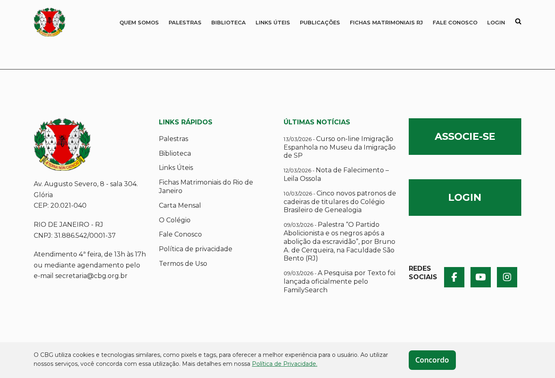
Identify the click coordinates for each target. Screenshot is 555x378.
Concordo (432, 360)
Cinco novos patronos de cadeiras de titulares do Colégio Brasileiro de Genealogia (340, 201)
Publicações (320, 22)
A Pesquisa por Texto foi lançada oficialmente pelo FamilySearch (339, 281)
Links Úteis (273, 22)
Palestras (185, 22)
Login (496, 22)
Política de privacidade (195, 249)
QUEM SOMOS (139, 22)
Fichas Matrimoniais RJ (386, 22)
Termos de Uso (183, 263)
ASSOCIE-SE (465, 136)
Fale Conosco (455, 22)
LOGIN (464, 197)
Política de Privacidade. (284, 363)
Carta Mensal (180, 205)
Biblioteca (228, 22)
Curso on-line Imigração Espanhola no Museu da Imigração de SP (340, 147)
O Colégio (175, 220)
